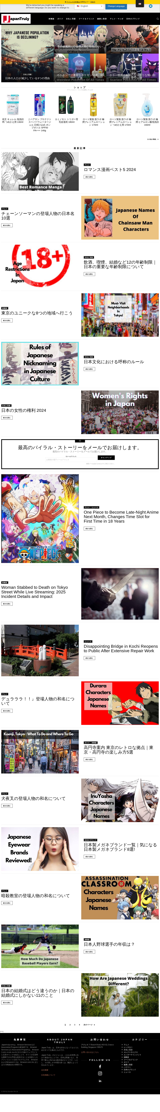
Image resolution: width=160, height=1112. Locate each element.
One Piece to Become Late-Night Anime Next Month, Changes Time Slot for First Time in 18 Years (121, 517)
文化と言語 (71, 19)
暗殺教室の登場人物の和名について (35, 895)
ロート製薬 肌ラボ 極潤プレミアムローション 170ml (93, 122)
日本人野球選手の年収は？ (109, 944)
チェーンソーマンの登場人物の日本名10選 (37, 215)
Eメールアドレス (71, 456)
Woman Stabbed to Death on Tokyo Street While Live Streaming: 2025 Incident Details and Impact (34, 592)
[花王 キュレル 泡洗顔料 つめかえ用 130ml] (12, 104)
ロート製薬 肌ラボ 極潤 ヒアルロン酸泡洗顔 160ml (147, 122)
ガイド (60, 19)
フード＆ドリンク (86, 19)
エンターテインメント (132, 1055)
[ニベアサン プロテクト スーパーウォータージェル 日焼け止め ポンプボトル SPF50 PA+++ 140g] (39, 104)
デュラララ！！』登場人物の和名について (37, 701)
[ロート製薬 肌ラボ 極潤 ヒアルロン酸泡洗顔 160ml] (147, 104)
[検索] (158, 19)
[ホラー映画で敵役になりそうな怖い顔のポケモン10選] (132, 68)
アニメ (80, 42)
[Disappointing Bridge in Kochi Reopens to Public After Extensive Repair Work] (40, 650)
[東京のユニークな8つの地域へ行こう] (120, 315)
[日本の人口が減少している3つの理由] (27, 53)
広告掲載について (48, 1075)
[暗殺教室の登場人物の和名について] (120, 897)
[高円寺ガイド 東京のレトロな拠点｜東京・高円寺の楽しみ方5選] (40, 751)
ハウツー (127, 1067)
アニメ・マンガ (117, 19)
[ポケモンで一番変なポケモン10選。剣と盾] (80, 68)
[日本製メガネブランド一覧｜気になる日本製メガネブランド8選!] (40, 849)
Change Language (116, 6)
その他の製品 (151, 139)
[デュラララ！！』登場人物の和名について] (120, 703)
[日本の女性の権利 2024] (120, 412)
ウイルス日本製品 (73, 2)
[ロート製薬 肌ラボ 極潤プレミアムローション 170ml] (93, 104)
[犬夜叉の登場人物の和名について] (120, 800)
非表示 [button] (92, 2)
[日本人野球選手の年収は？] (40, 946)
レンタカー (128, 1047)
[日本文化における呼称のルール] (40, 363)
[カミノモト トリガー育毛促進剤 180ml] (66, 104)
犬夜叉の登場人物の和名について (33, 798)
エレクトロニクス (131, 1052)
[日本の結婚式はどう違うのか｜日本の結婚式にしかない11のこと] (120, 995)
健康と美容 (102, 19)
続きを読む (89, 177)
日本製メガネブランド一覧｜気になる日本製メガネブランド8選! (120, 847)
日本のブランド (133, 19)
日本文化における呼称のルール (114, 361)
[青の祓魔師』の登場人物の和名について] (80, 39)
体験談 (51, 19)
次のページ (88, 1025)
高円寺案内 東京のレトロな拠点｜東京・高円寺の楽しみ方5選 (118, 749)
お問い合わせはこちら (90, 1052)
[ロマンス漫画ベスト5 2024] (40, 171)
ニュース (95, 507)
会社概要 (44, 1070)
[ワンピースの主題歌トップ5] (132, 39)
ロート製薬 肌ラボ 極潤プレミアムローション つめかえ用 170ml (120, 122)
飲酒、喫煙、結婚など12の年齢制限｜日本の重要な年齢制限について (120, 264)
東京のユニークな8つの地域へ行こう (37, 313)
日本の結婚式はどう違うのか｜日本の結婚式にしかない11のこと (37, 992)
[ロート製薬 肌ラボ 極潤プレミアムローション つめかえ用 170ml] (120, 104)
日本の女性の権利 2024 (23, 410)
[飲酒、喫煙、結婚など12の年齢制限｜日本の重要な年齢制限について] (40, 266)
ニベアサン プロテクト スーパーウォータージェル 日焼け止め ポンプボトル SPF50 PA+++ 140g (39, 125)
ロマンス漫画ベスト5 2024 (110, 169)
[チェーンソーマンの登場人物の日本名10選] (120, 217)
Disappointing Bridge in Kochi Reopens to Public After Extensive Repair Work (121, 648)
